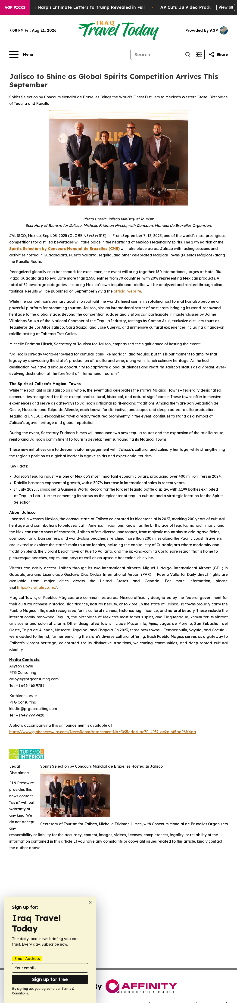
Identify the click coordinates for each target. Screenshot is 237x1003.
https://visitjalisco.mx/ (37, 587)
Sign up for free (50, 979)
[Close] (90, 902)
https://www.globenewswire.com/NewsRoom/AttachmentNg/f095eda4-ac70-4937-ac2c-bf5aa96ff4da (102, 731)
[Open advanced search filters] (198, 54)
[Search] (187, 54)
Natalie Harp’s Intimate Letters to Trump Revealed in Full (83, 7)
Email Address (27, 958)
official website (127, 291)
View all (225, 7)
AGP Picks (15, 7)
